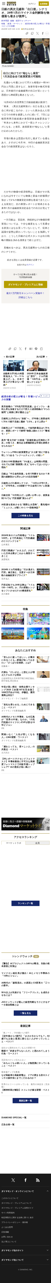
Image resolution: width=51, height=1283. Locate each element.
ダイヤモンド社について (12, 1259)
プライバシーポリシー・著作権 (14, 1222)
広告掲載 (5, 1232)
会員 (37, 842)
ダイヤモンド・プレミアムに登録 (25, 284)
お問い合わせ (7, 1236)
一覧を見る (25, 1013)
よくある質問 (7, 1227)
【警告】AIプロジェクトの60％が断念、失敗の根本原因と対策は (25, 965)
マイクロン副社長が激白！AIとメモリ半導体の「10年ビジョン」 (25, 974)
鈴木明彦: (16, 20)
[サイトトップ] (11, 4)
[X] (13, 1180)
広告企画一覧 (7, 1124)
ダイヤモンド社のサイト (12, 1250)
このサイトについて (9, 1198)
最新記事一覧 (25, 1100)
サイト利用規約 (8, 1212)
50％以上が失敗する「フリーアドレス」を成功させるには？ (25, 994)
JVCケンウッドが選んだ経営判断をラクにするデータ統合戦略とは (25, 1003)
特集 (3, 23)
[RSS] (38, 1180)
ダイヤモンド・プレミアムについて (16, 1203)
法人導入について (9, 1241)
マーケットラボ (13, 842)
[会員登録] (44, 3)
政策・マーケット (15, 23)
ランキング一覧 (25, 903)
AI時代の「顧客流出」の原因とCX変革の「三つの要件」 (25, 984)
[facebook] (25, 1180)
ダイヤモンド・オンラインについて (17, 1191)
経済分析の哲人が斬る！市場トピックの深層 (25, 24)
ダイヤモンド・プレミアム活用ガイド (17, 1207)
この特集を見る (25, 515)
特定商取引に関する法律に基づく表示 (17, 1217)
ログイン (32, 4)
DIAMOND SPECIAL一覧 (13, 1117)
